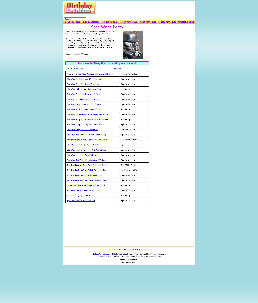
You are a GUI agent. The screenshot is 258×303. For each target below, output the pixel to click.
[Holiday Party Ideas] (166, 22)
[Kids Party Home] (72, 22)
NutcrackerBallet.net (104, 256)
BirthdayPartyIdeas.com (101, 254)
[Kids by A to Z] (110, 22)
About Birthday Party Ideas (118, 249)
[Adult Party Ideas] (148, 22)
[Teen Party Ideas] (129, 22)
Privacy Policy (135, 249)
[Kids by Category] (91, 22)
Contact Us (145, 249)
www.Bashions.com (129, 262)
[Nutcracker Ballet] (185, 22)
